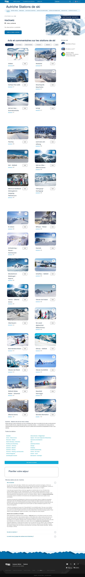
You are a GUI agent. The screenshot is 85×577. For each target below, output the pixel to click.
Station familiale (28, 44)
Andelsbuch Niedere (35, 443)
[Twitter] (70, 564)
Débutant (48, 44)
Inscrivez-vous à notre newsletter (18, 565)
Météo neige (14, 10)
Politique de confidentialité (17, 570)
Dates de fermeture (54, 10)
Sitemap (33, 570)
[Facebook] (78, 564)
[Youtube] (67, 564)
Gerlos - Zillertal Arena (11, 437)
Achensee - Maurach (11, 447)
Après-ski (57, 44)
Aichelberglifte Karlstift (11, 455)
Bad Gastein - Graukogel (36, 455)
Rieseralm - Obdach (10, 439)
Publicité (25, 564)
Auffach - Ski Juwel (35, 451)
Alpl (31, 441)
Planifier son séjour (28, 1)
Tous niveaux (18, 44)
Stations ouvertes (30, 10)
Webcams (21, 10)
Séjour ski (64, 10)
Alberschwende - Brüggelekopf (38, 435)
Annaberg (33, 447)
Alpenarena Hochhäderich (36, 439)
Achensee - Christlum (11, 445)
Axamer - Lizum (34, 453)
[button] (30, 482)
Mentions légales (8, 570)
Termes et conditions (27, 570)
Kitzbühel (8, 435)
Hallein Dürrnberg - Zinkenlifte (13, 441)
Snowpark (39, 44)
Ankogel (32, 445)
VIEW (25, 63)
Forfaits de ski (73, 10)
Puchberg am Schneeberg (12, 443)
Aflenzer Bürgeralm (10, 453)
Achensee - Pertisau (11, 449)
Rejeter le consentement (51, 570)
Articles (39, 1)
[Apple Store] (76, 567)
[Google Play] (69, 567)
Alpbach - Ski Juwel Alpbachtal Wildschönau (41, 437)
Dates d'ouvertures (42, 10)
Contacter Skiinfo (17, 564)
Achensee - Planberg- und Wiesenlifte (15, 451)
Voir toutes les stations (31, 462)
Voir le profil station (13, 32)
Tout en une (9, 44)
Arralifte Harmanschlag (36, 449)
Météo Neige (16, 1)
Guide (8, 10)
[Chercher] (69, 1)
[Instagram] (74, 564)
